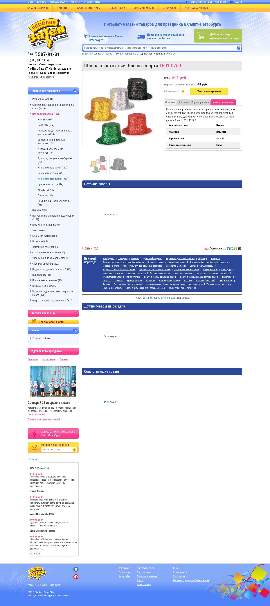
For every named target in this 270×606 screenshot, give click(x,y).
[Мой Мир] (240, 247)
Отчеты (64, 359)
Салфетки (150, 280)
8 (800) (38, 60)
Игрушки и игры (210, 269)
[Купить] (174, 91)
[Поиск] (239, 48)
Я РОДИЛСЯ (169, 7)
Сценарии (33, 359)
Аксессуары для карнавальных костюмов (142, 266)
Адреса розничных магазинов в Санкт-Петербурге (58, 433)
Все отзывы (35, 553)
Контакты (75, 2)
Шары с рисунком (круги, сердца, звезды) (145, 288)
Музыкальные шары (112, 277)
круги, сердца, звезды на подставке (212, 273)
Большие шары (206, 266)
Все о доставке (144, 572)
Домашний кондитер (152, 258)
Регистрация (220, 2)
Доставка (41, 2)
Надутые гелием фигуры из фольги (160, 277)
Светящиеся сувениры (169, 280)
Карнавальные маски (113, 273)
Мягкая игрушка (132, 277)
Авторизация (125, 568)
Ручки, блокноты (134, 280)
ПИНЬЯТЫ (62, 7)
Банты (193, 266)
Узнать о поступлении (209, 91)
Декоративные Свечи (176, 266)
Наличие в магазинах (223, 102)
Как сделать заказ (145, 568)
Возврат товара (144, 584)
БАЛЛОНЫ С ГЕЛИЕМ (88, 7)
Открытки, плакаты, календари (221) (52, 300)
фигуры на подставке (175, 284)
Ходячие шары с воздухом (218, 284)
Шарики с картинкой (112, 288)
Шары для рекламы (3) (44, 285)
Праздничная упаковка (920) (47, 280)
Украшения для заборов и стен (180, 258)
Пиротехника (228, 277)
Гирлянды (202, 258)
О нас (30, 2)
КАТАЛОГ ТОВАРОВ (37, 7)
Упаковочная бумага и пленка (128, 284)
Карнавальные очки (136, 273)
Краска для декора (183, 273)
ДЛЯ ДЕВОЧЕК (117, 7)
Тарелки (106, 284)
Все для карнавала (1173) (46, 114)
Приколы (119, 280)
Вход (210, 2)
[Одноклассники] (236, 247)
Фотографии (48, 359)
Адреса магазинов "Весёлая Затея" (44, 585)
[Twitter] (232, 247)
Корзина (238, 2)
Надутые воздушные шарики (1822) (51, 269)
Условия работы (41, 338)
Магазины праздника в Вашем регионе (191, 580)
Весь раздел (110, 214)
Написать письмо (58, 2)
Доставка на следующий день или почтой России (166, 36)
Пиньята (135, 258)
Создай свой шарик (93, 2)
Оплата (140, 580)
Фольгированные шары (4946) (48, 252)
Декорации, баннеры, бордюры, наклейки (208, 262)
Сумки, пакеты (226, 280)
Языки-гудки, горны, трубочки (182, 288)
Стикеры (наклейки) (205, 280)
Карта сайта (124, 576)
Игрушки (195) (40, 241)
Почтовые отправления (148, 576)
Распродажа (108, 258)
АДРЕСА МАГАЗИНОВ (196, 7)
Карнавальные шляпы (160, 273)
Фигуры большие (153, 284)
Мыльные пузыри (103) (44, 235)
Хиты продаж (179, 576)
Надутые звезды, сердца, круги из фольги (199, 277)
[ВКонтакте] (228, 247)
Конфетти (215, 258)
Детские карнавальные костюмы (154, 269)
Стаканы (188, 280)
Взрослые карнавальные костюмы (119, 269)
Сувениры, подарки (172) (45, 263)
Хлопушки (122, 258)
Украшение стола (111, 266)
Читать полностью (36, 414)
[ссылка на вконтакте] (76, 569)
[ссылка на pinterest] (76, 576)
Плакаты (107, 280)
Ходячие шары (196, 284)
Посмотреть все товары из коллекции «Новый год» (162, 297)
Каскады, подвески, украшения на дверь (167, 262)
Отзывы (33, 459)
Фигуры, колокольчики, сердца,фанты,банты (123, 262)
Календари (226, 269)
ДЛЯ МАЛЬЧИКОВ (144, 7)
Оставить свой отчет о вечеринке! (44, 419)
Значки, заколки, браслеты (186, 269)
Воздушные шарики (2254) (46, 224)
